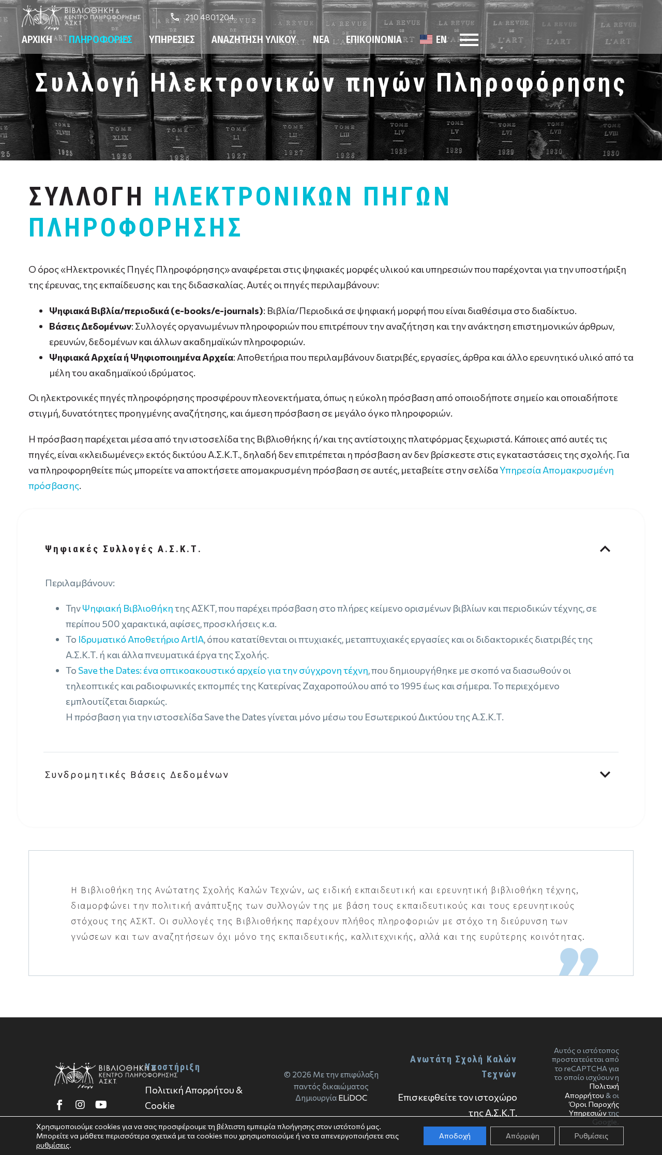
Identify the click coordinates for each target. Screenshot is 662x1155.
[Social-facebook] (59, 1105)
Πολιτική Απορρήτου (592, 1090)
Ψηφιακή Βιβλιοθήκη (127, 608)
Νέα (321, 39)
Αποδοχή (455, 1135)
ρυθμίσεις (52, 1145)
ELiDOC (352, 1097)
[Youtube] (101, 1105)
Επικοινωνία (374, 39)
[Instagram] (80, 1105)
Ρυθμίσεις (591, 1135)
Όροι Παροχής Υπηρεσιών (594, 1108)
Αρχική (37, 39)
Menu (469, 40)
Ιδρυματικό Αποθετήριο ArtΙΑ (141, 639)
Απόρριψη (522, 1135)
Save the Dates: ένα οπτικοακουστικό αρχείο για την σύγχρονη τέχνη (223, 670)
